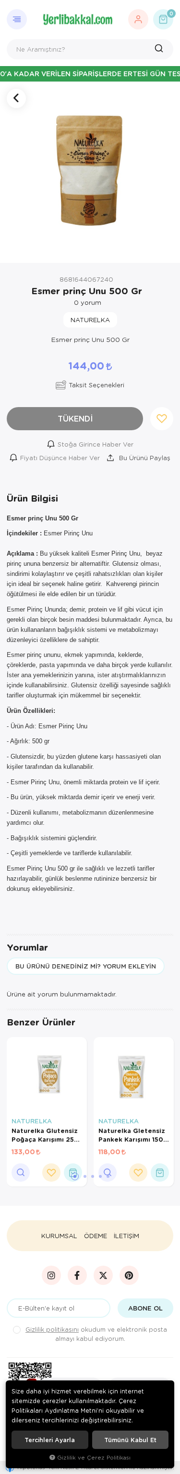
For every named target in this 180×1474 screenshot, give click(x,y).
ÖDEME (95, 1236)
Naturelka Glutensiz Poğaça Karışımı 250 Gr (45, 1135)
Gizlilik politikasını (52, 1329)
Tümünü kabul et (130, 1440)
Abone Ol (145, 1308)
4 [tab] (100, 1176)
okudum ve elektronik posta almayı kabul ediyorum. (96, 1333)
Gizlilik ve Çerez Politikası (94, 1457)
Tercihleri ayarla (49, 1440)
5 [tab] (108, 1176)
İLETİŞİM (126, 1236)
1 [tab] (74, 1176)
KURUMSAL (59, 1236)
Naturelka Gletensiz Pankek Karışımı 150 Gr (131, 1135)
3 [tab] (92, 1176)
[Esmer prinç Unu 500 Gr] (90, 172)
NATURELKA (32, 1121)
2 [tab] (85, 1176)
